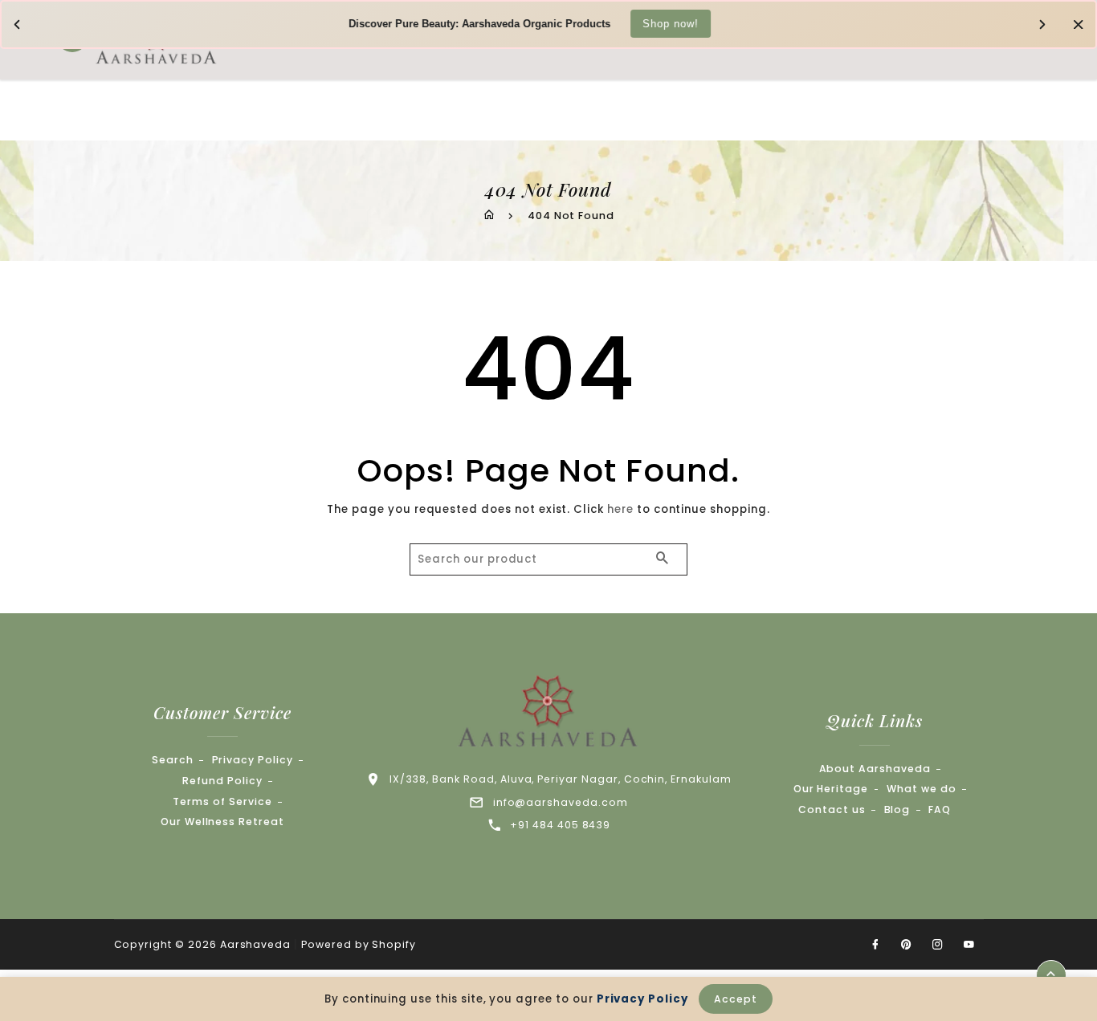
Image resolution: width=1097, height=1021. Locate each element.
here (620, 509)
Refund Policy (222, 780)
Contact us (832, 809)
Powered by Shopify (358, 944)
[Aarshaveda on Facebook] (875, 944)
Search (173, 760)
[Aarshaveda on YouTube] (969, 944)
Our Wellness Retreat (222, 821)
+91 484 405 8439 (560, 825)
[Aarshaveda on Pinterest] (906, 944)
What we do (921, 788)
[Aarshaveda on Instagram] (938, 944)
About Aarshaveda (875, 768)
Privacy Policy (252, 760)
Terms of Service (222, 801)
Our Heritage (830, 788)
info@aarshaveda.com (560, 802)
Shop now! (670, 23)
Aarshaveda (256, 944)
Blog (897, 809)
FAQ (939, 809)
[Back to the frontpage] (489, 215)
